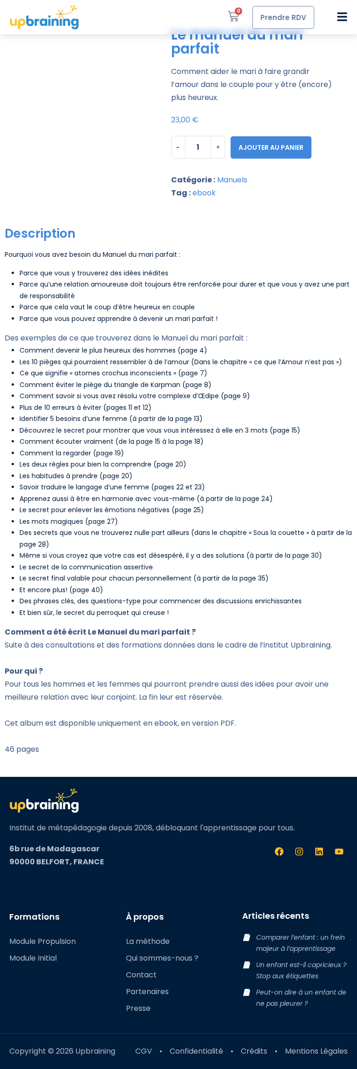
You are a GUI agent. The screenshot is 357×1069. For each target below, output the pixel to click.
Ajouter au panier (271, 147)
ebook (204, 192)
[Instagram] (299, 851)
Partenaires (147, 991)
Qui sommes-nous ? (162, 958)
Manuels (232, 179)
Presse (138, 1008)
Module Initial (33, 958)
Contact (141, 974)
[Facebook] (279, 851)
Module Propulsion (42, 941)
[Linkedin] (319, 851)
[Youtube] (339, 851)
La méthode (148, 941)
